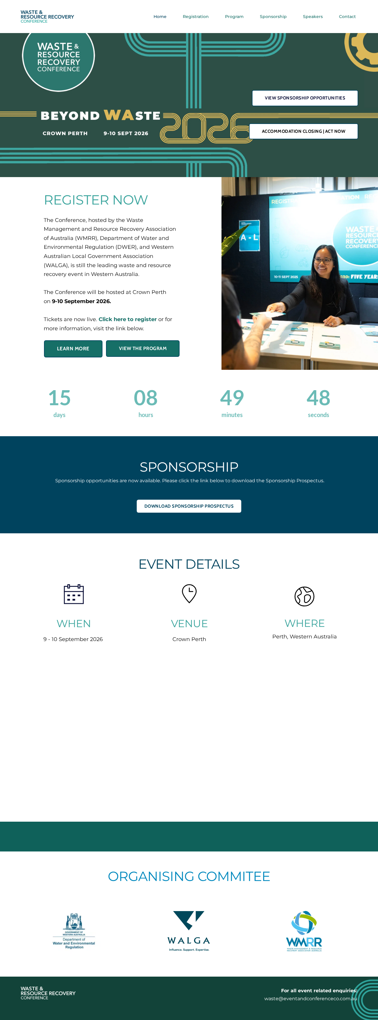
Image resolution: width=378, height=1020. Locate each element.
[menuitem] (160, 16)
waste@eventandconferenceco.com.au (310, 998)
